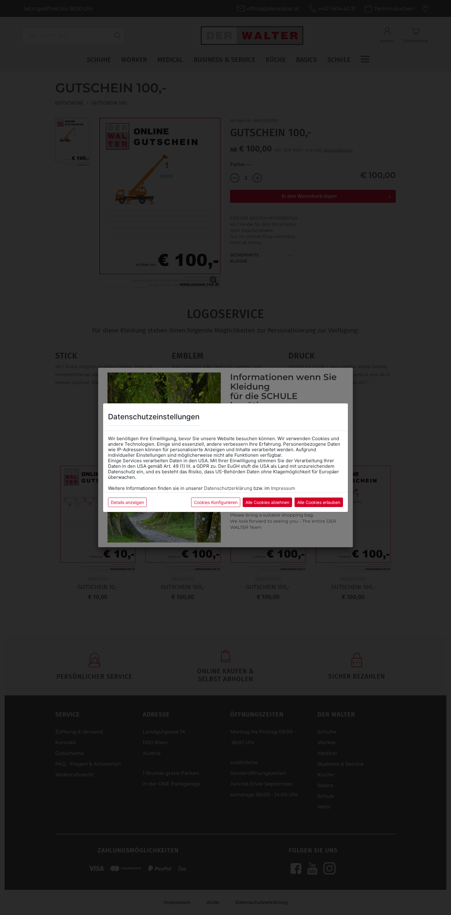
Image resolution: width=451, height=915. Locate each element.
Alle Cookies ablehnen (267, 502)
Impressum (283, 488)
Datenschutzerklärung (228, 488)
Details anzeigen (127, 502)
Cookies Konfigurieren (215, 502)
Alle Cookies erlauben (318, 502)
